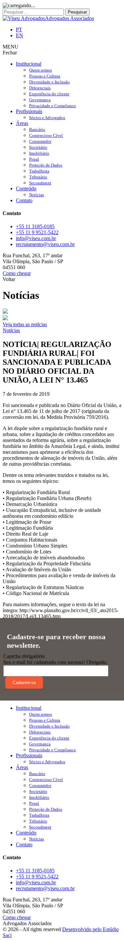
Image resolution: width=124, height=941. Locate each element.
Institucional (28, 64)
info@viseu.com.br (36, 238)
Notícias (36, 194)
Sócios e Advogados (47, 117)
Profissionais (29, 111)
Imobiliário (39, 153)
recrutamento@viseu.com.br (45, 244)
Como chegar (17, 273)
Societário (38, 147)
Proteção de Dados (45, 165)
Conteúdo (26, 188)
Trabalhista (39, 171)
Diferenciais (40, 87)
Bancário (37, 129)
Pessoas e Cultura (44, 76)
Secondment (40, 182)
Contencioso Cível (46, 135)
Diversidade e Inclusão (49, 81)
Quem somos (40, 70)
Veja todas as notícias (25, 324)
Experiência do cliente (49, 93)
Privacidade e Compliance (52, 105)
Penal (34, 159)
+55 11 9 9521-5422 (37, 232)
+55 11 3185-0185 (35, 226)
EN (19, 35)
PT (19, 29)
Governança (40, 99)
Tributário (38, 176)
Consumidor (40, 141)
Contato (24, 200)
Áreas (22, 123)
